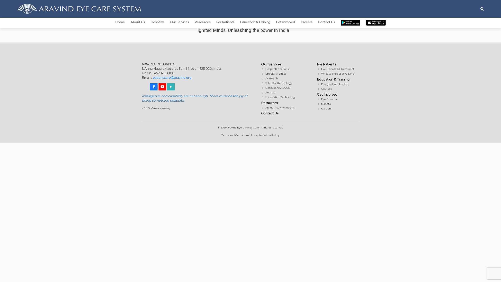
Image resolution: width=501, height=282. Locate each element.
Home (120, 22)
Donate (326, 103)
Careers (306, 22)
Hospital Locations (277, 68)
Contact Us (326, 22)
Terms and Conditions (235, 135)
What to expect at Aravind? (338, 73)
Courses (326, 88)
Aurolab (270, 92)
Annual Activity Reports (280, 107)
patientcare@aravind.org (172, 78)
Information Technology (280, 97)
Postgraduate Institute (335, 84)
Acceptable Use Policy (265, 135)
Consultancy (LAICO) (278, 87)
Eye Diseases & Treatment (337, 68)
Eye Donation (329, 99)
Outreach (271, 78)
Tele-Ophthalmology (278, 83)
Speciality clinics (275, 73)
